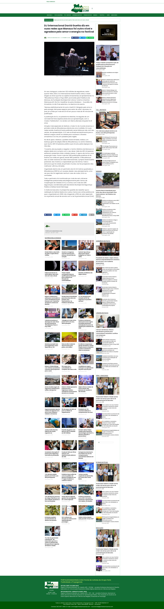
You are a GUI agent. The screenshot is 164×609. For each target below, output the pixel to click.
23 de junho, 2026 (100, 402)
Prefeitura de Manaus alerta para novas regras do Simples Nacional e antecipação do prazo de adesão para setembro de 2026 (85, 324)
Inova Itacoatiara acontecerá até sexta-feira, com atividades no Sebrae (110, 415)
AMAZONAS (49, 15)
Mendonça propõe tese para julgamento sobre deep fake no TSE (51, 345)
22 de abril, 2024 (105, 436)
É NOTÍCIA (102, 15)
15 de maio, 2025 (105, 369)
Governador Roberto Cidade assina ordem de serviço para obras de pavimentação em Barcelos (107, 398)
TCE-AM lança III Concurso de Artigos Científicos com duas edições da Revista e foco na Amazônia (52, 499)
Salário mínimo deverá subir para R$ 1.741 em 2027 (86, 518)
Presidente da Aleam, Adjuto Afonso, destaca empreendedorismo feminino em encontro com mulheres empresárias (107, 260)
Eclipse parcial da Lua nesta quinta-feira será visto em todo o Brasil (51, 274)
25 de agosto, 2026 (106, 103)
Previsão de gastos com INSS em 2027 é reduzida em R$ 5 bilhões (68, 431)
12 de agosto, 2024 (106, 427)
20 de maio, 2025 (105, 360)
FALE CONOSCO (51, 1)
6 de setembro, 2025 (106, 345)
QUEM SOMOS (114, 15)
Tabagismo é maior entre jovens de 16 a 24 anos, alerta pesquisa (69, 322)
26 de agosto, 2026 (100, 69)
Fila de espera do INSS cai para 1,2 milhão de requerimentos (69, 410)
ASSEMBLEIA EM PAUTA (77, 15)
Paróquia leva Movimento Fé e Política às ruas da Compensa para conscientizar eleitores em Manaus (86, 455)
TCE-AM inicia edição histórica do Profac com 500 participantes (51, 476)
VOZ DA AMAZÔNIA (58, 15)
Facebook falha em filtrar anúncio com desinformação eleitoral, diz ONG (69, 454)
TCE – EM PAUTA (67, 15)
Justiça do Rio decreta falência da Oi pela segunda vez (51, 431)
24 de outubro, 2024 (106, 418)
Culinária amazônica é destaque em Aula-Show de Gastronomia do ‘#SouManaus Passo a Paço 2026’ (52, 323)
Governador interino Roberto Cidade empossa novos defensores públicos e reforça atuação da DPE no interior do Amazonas (109, 280)
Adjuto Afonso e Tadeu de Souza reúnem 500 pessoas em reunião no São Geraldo (85, 389)
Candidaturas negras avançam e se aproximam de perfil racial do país (85, 368)
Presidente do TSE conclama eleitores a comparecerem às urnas (85, 410)
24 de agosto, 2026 (106, 149)
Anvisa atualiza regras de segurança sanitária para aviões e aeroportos (52, 388)
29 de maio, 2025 (105, 353)
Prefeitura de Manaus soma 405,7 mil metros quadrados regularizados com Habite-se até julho (85, 499)
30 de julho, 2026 (105, 274)
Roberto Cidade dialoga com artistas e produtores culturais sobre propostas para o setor (52, 369)
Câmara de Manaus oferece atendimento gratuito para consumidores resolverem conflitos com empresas (107, 332)
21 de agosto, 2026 (106, 158)
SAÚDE (108, 15)
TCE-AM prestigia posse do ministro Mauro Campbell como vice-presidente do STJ (110, 162)
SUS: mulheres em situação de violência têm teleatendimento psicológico (69, 519)
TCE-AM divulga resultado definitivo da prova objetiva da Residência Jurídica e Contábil (110, 155)
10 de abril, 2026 (105, 284)
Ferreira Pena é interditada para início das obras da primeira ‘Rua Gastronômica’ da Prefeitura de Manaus (106, 193)
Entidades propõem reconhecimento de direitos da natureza (50, 518)
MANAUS (95, 15)
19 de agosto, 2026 (100, 265)
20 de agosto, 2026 (106, 165)
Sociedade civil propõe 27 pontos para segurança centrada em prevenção (52, 453)
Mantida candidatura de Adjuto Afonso (85, 273)
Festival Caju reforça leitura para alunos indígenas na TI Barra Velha (84, 254)
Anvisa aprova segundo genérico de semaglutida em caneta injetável (69, 498)
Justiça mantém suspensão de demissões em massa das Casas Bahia (85, 477)
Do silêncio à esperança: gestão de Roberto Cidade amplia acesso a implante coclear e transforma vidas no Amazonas (85, 347)
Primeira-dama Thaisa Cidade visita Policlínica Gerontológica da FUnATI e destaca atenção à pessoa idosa (86, 433)
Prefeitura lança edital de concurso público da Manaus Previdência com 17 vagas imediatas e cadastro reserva (69, 477)
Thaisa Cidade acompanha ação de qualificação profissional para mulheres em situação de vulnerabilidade (69, 276)
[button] (75, 38)
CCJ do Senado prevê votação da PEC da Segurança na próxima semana (84, 299)
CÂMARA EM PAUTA (88, 15)
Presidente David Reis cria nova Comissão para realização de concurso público (110, 357)
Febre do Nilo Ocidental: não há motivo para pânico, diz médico (68, 345)
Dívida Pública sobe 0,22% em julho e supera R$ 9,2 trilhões (52, 253)
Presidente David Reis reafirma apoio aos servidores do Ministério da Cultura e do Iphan (110, 350)
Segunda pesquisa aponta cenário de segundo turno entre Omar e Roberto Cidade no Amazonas (52, 411)
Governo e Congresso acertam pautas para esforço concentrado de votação (68, 254)
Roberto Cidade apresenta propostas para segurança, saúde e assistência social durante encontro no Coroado (69, 390)
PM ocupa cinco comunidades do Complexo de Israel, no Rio (69, 368)
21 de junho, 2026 (105, 411)
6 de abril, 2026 (105, 307)
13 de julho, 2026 (99, 337)
